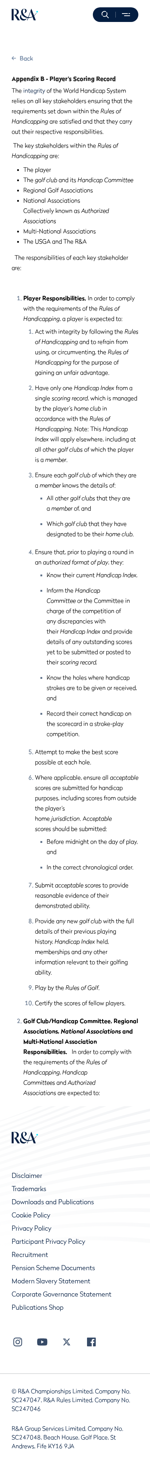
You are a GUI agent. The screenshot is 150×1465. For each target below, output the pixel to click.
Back (26, 58)
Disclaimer (27, 1175)
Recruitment (30, 1254)
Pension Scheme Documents (53, 1268)
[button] (105, 14)
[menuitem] (25, 15)
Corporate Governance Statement (61, 1294)
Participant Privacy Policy (48, 1241)
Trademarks (29, 1189)
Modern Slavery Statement (51, 1281)
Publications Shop (38, 1307)
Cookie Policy (31, 1215)
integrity (34, 90)
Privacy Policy (31, 1228)
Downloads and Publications (53, 1202)
